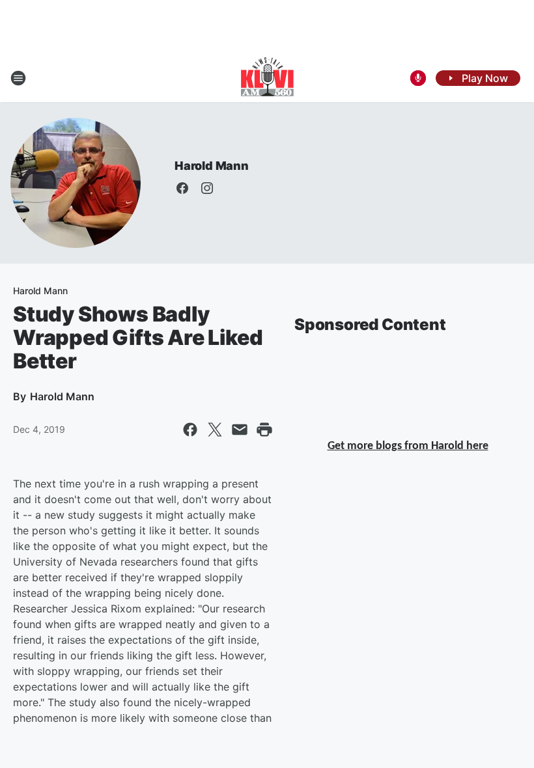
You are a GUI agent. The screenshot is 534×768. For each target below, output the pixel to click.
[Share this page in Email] (240, 429)
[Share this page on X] (215, 429)
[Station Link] (267, 78)
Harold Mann (212, 165)
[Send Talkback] (418, 78)
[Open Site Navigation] (18, 78)
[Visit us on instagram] (207, 188)
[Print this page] (264, 429)
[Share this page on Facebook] (190, 429)
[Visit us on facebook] (182, 188)
